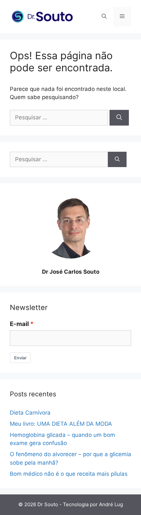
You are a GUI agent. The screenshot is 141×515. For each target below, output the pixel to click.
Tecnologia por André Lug (93, 504)
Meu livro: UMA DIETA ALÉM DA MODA (61, 424)
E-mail (19, 324)
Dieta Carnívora (30, 412)
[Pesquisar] (119, 118)
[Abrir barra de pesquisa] (104, 16)
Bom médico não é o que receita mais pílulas (69, 474)
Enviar (20, 357)
